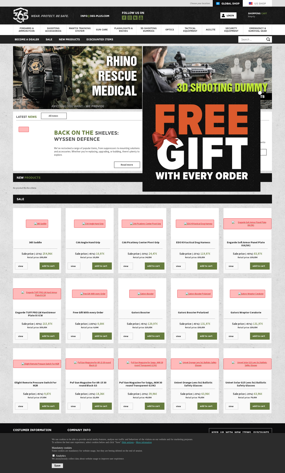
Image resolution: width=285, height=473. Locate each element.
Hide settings (128, 442)
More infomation (144, 442)
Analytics (60, 455)
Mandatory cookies (62, 447)
